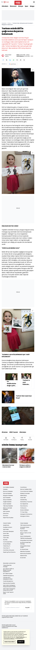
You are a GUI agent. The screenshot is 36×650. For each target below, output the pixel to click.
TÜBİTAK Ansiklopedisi (26, 538)
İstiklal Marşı (23, 495)
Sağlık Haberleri (7, 501)
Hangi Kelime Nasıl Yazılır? (25, 546)
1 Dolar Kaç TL (6, 546)
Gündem (5, 6)
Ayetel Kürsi (6, 525)
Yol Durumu (23, 508)
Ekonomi (13, 6)
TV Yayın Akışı (23, 512)
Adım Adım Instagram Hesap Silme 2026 (9, 589)
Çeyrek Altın (6, 535)
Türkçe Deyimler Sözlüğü (7, 566)
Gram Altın (6, 533)
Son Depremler (24, 504)
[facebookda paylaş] (3, 60)
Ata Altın (5, 539)
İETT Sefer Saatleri (7, 573)
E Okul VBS (23, 497)
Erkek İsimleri (23, 555)
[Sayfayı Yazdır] (20, 60)
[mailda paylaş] (17, 60)
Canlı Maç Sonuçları (8, 550)
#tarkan (5, 432)
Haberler (4, 23)
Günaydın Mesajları (8, 531)
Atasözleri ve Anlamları (9, 563)
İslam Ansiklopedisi (25, 536)
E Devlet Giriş (23, 499)
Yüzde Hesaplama (8, 581)
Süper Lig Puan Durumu (9, 552)
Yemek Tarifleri (7, 523)
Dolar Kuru (6, 513)
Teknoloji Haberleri (8, 506)
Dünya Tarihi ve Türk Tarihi (25, 533)
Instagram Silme (24, 516)
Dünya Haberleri (7, 499)
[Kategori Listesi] (34, 2)
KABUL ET (21, 641)
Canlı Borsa (23, 487)
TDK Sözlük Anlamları (25, 525)
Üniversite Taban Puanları (24, 528)
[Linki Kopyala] (24, 60)
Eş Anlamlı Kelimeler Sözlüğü (25, 543)
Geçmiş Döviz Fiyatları (9, 583)
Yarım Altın (6, 537)
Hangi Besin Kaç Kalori (26, 540)
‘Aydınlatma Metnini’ (8, 638)
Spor (26, 6)
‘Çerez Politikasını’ (20, 637)
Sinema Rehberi (24, 510)
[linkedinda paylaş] (10, 60)
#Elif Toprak (13, 432)
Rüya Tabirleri (24, 530)
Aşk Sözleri (6, 529)
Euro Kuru (5, 515)
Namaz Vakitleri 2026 (25, 489)
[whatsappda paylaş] (13, 60)
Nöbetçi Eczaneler (25, 493)
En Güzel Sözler (24, 549)
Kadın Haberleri (7, 504)
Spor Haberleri (6, 497)
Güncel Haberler (7, 493)
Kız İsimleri (23, 557)
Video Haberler (24, 523)
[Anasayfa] (6, 483)
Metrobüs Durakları (25, 551)
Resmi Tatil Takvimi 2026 (8, 592)
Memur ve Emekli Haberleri (7, 508)
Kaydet (27, 607)
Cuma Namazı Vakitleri (26, 491)
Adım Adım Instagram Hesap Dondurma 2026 (9, 586)
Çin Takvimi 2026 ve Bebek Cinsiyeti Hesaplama (8, 570)
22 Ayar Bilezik (6, 544)
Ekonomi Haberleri (8, 491)
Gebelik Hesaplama (8, 575)
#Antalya (22, 432)
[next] (33, 458)
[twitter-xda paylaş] (6, 60)
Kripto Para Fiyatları (8, 517)
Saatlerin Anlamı (7, 527)
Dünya (20, 6)
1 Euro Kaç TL (6, 548)
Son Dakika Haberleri (8, 487)
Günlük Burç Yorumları (26, 501)
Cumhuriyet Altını (7, 542)
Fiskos (9, 23)
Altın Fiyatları (6, 511)
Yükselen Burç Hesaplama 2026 (7, 578)
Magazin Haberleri (8, 495)
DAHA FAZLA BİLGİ (9, 641)
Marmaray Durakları (25, 553)
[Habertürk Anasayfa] (18, 2)
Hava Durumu (24, 506)
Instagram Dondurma (26, 514)
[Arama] (2, 2)
